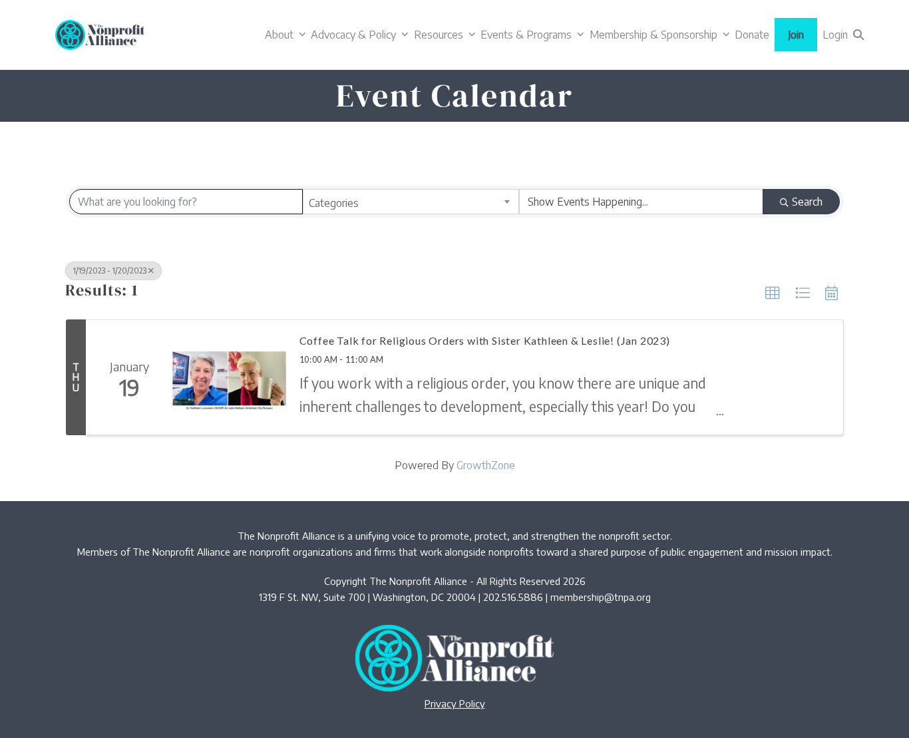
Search (807, 201)
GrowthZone (485, 465)
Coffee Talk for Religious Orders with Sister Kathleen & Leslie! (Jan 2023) (484, 340)
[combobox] (411, 201)
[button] (858, 34)
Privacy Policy (455, 703)
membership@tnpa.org (600, 597)
